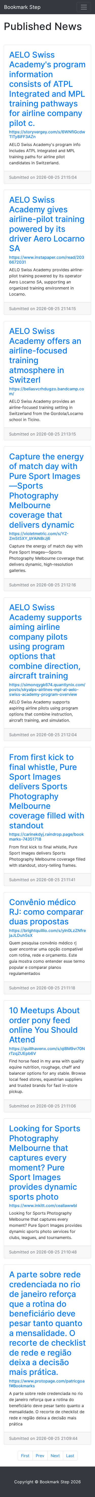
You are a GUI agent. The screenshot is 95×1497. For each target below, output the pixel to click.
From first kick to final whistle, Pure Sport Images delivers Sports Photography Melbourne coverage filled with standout (46, 791)
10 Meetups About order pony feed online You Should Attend (44, 1024)
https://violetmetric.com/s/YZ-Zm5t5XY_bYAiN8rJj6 (38, 536)
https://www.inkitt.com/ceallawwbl (43, 1205)
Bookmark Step (22, 7)
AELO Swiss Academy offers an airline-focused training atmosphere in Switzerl (45, 355)
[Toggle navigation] (84, 7)
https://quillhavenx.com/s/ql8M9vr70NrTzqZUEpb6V (47, 1051)
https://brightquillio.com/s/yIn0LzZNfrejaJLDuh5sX (47, 933)
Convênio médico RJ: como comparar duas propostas (46, 912)
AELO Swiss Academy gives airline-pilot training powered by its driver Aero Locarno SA (47, 224)
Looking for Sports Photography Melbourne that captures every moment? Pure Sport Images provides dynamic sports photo (44, 1162)
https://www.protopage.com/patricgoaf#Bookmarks (47, 1383)
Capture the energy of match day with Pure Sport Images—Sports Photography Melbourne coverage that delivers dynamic (46, 491)
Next (55, 1455)
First (25, 1455)
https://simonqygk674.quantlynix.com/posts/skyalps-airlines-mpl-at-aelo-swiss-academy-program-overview (47, 689)
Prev (40, 1455)
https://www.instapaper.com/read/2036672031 (46, 260)
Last (70, 1455)
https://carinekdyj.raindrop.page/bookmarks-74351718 (46, 837)
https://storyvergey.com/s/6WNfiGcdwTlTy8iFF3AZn (47, 134)
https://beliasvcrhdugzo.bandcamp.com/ (46, 391)
